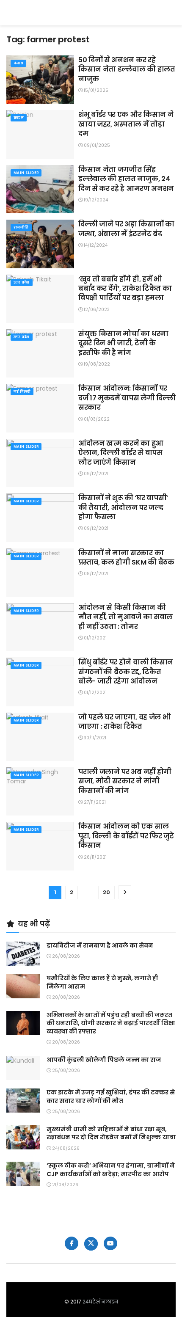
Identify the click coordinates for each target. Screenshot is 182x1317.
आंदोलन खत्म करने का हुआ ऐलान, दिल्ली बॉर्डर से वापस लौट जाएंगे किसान (120, 452)
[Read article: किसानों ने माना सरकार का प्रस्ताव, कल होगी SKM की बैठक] (40, 572)
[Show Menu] (172, 12)
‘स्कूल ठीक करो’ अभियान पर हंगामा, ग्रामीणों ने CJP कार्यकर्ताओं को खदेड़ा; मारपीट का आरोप (111, 1169)
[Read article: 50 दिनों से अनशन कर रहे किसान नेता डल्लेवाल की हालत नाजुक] (40, 79)
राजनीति (21, 227)
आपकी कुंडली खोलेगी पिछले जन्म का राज (104, 1059)
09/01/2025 (96, 145)
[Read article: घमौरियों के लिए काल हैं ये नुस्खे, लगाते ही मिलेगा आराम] (23, 986)
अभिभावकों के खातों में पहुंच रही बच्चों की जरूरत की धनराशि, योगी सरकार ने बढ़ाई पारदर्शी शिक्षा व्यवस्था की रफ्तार (111, 1023)
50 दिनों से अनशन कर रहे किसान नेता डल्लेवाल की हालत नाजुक (126, 69)
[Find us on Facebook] (71, 1243)
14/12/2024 (95, 245)
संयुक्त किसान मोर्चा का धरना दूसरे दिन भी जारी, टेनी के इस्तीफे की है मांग (123, 343)
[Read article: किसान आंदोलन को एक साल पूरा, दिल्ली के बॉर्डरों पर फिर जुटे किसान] (40, 846)
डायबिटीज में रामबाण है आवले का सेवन (100, 945)
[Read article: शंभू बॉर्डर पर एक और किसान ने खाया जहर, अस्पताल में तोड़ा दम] (40, 134)
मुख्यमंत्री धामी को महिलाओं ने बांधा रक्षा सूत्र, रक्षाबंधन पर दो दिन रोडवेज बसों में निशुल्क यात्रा (111, 1133)
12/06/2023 (96, 309)
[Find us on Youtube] (110, 1243)
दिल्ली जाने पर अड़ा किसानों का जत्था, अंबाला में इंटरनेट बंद (126, 228)
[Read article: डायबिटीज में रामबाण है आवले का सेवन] (23, 954)
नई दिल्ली (22, 391)
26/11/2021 (95, 857)
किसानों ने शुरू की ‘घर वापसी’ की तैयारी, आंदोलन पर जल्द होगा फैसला (123, 507)
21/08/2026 (64, 1185)
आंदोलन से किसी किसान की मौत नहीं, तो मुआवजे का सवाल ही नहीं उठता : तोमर (125, 617)
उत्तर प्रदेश (22, 282)
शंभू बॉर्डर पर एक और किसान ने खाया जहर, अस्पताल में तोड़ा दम (125, 124)
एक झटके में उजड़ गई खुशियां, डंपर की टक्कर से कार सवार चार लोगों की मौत (111, 1096)
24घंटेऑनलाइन (100, 1301)
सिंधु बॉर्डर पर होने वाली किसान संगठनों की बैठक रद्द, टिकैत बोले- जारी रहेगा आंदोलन (125, 671)
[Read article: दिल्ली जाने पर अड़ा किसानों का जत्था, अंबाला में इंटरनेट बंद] (40, 244)
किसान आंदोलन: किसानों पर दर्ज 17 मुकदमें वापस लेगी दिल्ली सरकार (127, 397)
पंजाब (18, 63)
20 (106, 892)
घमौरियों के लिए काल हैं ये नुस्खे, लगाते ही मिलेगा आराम (102, 982)
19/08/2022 (96, 364)
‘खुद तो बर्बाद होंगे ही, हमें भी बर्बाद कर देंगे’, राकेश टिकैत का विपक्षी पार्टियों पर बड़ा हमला (124, 288)
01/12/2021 (95, 638)
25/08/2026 (65, 1070)
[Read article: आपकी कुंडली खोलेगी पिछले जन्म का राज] (23, 1068)
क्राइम (19, 118)
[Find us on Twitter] (91, 1244)
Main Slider (26, 173)
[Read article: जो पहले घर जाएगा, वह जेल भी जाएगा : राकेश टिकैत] (40, 737)
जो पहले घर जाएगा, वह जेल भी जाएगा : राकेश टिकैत (124, 721)
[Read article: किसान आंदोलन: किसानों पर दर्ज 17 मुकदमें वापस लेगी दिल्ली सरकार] (40, 408)
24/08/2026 (65, 1148)
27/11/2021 (94, 802)
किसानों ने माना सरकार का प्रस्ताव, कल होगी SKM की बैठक (126, 557)
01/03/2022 (96, 419)
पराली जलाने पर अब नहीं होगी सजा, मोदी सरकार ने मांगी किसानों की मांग (124, 781)
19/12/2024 (95, 200)
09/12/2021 (95, 474)
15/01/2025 (95, 90)
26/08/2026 (65, 956)
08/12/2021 (95, 573)
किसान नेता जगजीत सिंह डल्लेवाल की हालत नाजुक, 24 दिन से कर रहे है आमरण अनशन (126, 179)
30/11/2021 (94, 738)
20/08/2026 (65, 997)
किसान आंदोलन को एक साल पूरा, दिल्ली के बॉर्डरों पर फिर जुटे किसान (126, 835)
